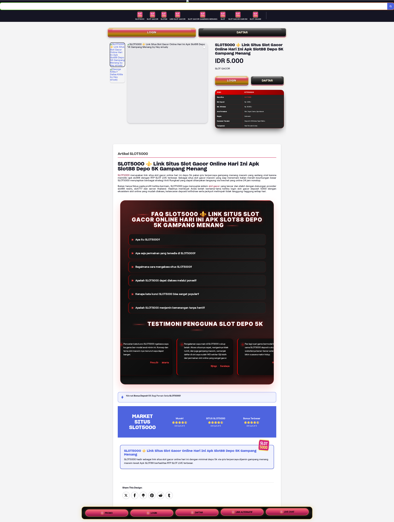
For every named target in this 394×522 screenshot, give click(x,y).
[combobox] (193, 6)
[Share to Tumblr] (169, 495)
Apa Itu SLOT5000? (147, 239)
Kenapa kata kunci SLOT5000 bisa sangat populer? (167, 294)
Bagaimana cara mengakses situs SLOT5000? (163, 266)
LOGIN (151, 32)
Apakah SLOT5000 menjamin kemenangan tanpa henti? (170, 307)
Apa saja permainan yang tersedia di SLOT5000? (165, 253)
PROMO (109, 512)
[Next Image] (205, 83)
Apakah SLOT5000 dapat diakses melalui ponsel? (166, 280)
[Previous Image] (129, 83)
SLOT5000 (124, 175)
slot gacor (214, 186)
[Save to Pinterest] (152, 495)
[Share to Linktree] (143, 495)
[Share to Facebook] (134, 495)
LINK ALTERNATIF (244, 512)
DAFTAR (242, 32)
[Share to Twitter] (126, 495)
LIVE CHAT (289, 512)
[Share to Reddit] (160, 495)
